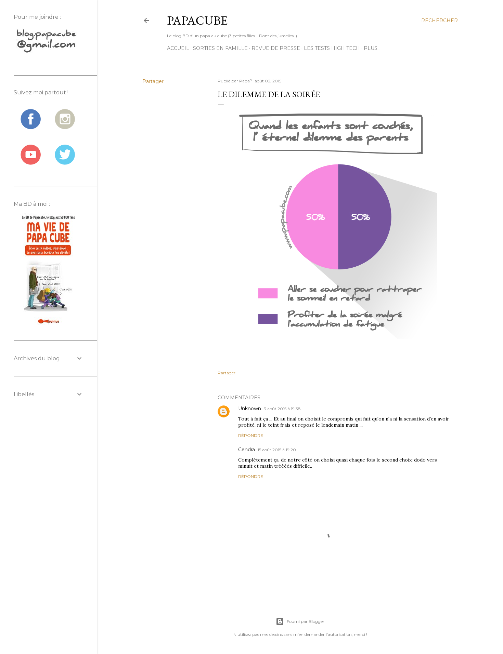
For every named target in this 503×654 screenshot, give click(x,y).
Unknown (249, 408)
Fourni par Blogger (305, 621)
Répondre (250, 435)
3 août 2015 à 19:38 (282, 408)
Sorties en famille (220, 48)
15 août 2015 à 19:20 (277, 449)
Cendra (246, 449)
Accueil (178, 48)
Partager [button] (153, 81)
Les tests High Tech (332, 48)
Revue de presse (276, 48)
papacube (197, 20)
